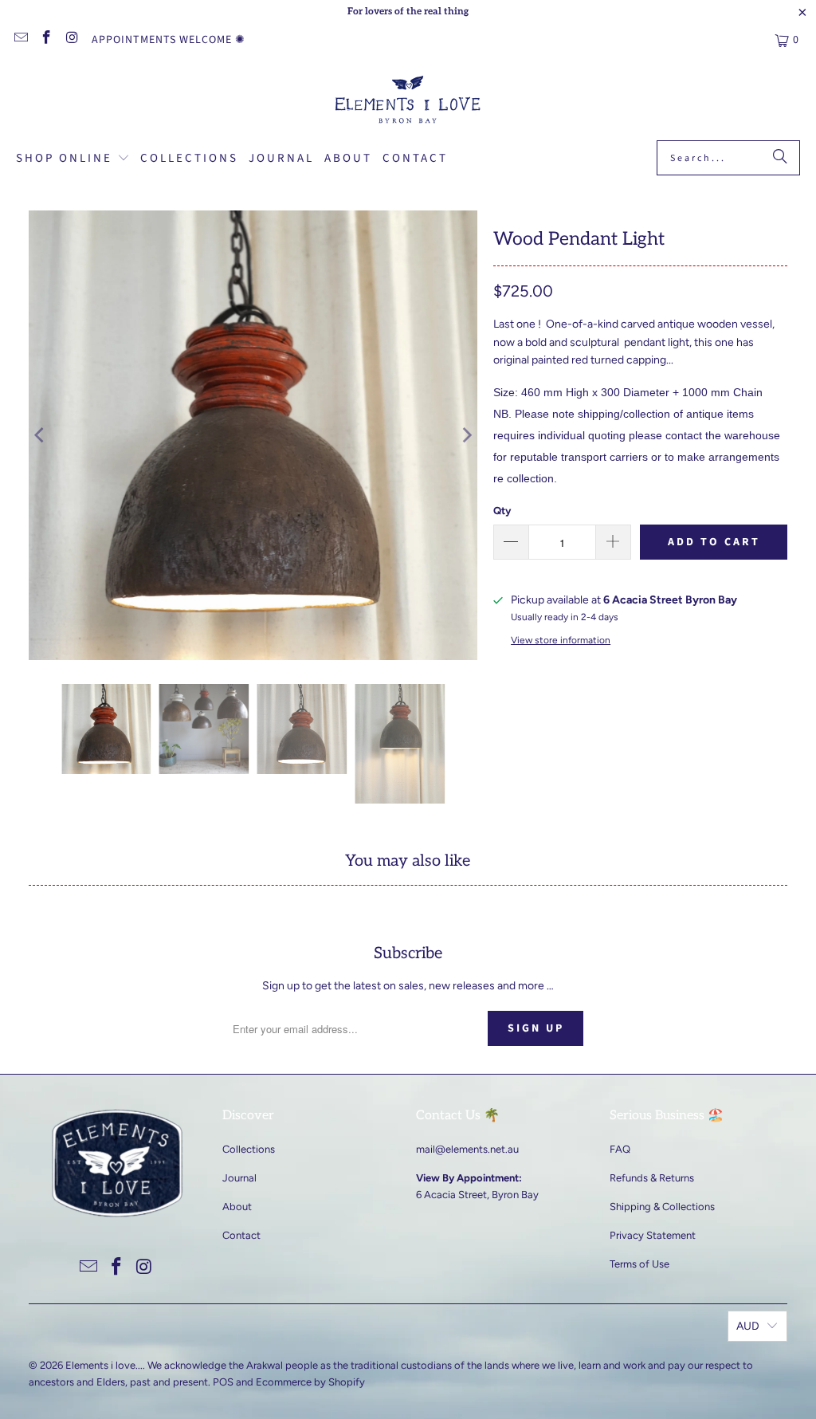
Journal (239, 1178)
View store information (560, 640)
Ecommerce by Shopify (310, 1382)
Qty (502, 511)
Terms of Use (639, 1264)
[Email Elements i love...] (20, 40)
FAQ (620, 1149)
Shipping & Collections (662, 1207)
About (237, 1207)
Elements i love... (104, 1365)
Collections (248, 1149)
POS (223, 1382)
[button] (73, 159)
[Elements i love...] (408, 102)
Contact (241, 1235)
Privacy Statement (653, 1235)
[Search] (780, 157)
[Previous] (40, 435)
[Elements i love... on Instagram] (72, 40)
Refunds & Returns (652, 1178)
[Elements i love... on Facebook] (46, 40)
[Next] (465, 435)
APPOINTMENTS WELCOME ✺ (168, 40)
